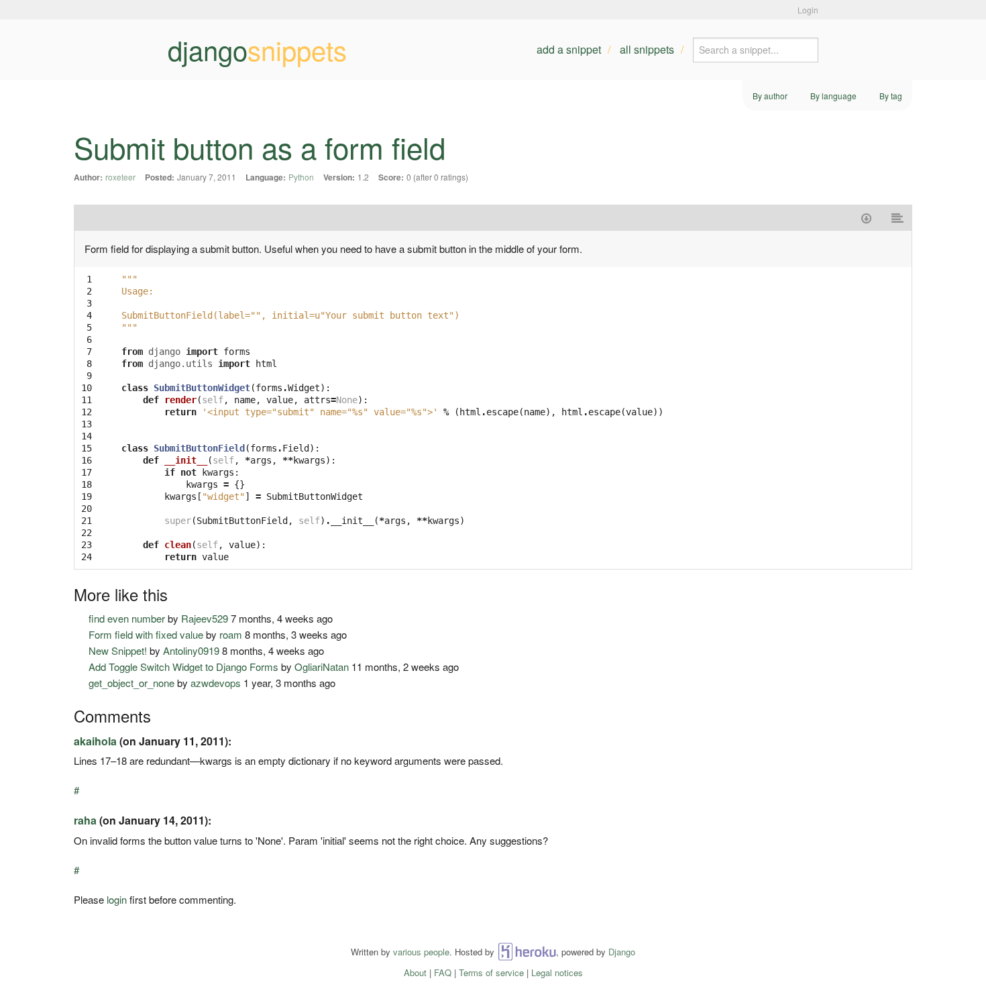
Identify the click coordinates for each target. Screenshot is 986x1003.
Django (621, 951)
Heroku (527, 951)
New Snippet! (118, 650)
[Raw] (897, 218)
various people (421, 951)
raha (85, 820)
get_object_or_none (131, 683)
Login (808, 9)
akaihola (95, 741)
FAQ (442, 972)
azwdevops (215, 683)
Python (301, 176)
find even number (127, 618)
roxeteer (120, 176)
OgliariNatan (321, 666)
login (117, 899)
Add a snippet (569, 49)
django (257, 49)
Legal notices (557, 972)
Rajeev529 (204, 618)
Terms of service (491, 972)
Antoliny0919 (191, 650)
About (415, 972)
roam (230, 634)
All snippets (647, 49)
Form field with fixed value (146, 634)
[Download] (866, 218)
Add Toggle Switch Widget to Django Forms (183, 666)
